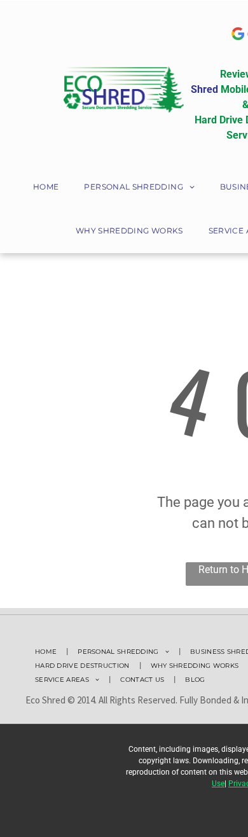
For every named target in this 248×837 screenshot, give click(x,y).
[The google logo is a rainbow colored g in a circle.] (238, 33)
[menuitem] (45, 188)
